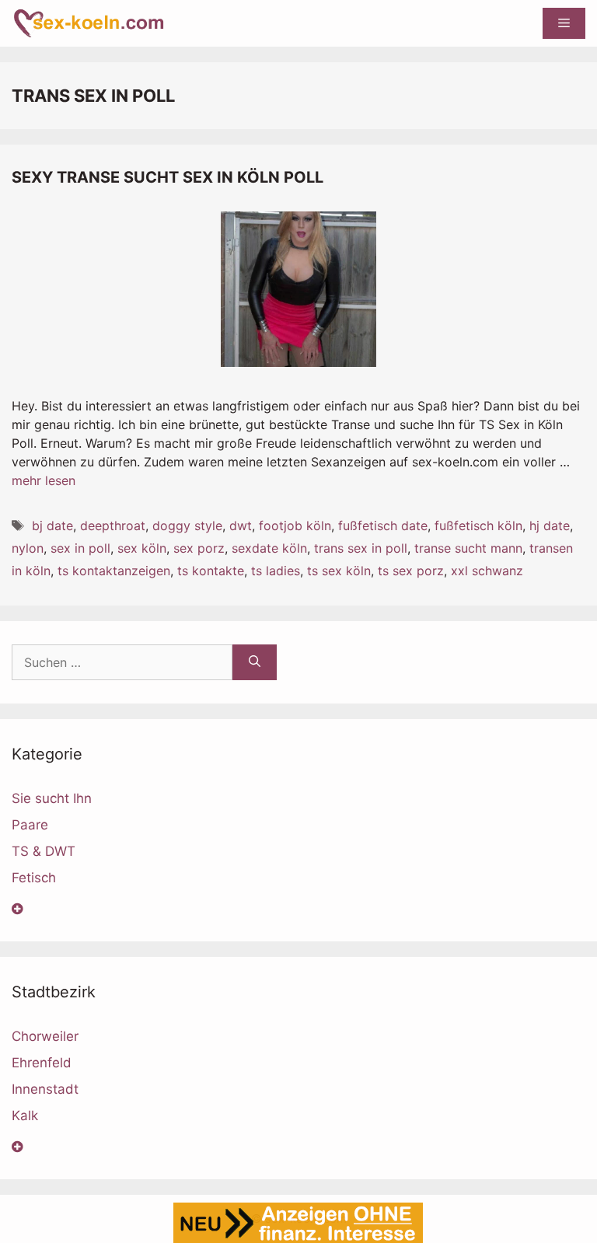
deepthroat (112, 525)
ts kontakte (210, 570)
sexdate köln (269, 548)
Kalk (25, 1115)
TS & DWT (43, 851)
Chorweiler (45, 1036)
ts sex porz (411, 570)
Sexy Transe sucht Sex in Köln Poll (167, 177)
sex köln (141, 548)
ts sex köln (339, 570)
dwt (240, 525)
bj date (52, 525)
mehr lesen (43, 480)
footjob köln (295, 525)
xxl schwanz (487, 570)
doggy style (187, 525)
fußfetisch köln (478, 525)
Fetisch (34, 877)
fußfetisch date (383, 525)
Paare (30, 825)
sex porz (199, 548)
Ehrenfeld (42, 1062)
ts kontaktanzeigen (114, 570)
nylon (28, 548)
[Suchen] (254, 662)
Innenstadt (45, 1089)
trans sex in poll (360, 548)
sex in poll (80, 548)
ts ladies (275, 570)
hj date (549, 525)
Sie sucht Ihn (52, 798)
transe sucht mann (468, 548)
